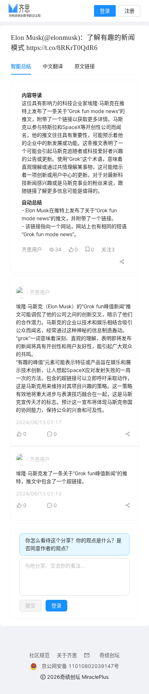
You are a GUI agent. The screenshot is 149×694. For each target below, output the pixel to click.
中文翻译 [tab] (53, 66)
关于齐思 (67, 655)
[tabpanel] (74, 349)
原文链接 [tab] (84, 66)
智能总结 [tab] (21, 66)
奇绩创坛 (109, 655)
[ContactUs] (88, 655)
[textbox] (74, 577)
